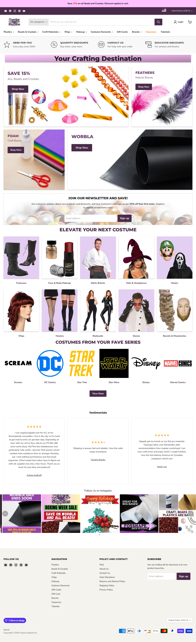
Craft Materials (50, 31)
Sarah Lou (162, 466)
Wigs (67, 31)
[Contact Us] (121, 44)
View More (98, 393)
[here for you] (27, 44)
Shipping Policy (106, 585)
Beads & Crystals (27, 31)
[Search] (158, 22)
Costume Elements (101, 31)
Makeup (80, 31)
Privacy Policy (106, 589)
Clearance (151, 31)
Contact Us (104, 573)
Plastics (8, 31)
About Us (103, 568)
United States (181, 10)
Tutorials (165, 31)
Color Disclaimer (107, 577)
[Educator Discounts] (168, 44)
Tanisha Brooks (98, 459)
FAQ (101, 564)
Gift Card (56, 593)
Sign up (124, 218)
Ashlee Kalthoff (34, 475)
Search (6, 629)
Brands (136, 31)
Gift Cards (122, 31)
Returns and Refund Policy (112, 581)
